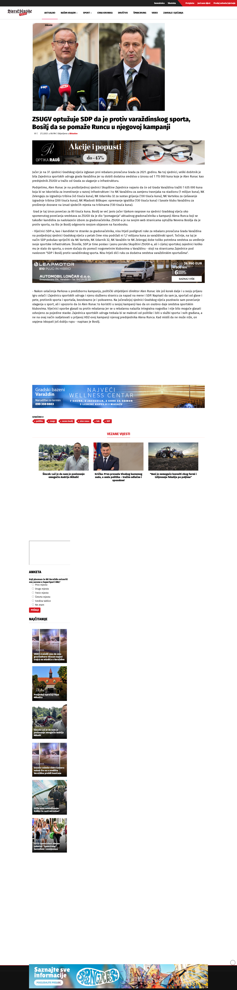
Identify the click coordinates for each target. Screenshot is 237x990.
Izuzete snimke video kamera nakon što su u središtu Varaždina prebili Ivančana (49, 771)
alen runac (84, 421)
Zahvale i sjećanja (173, 12)
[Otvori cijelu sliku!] (98, 66)
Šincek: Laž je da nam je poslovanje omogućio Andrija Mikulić (64, 475)
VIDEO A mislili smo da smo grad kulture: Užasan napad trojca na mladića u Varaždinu (49, 657)
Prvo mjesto (41, 584)
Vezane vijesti (118, 434)
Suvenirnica (159, 3)
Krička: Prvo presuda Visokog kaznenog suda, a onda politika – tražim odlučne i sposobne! (118, 477)
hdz (98, 421)
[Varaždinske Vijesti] (20, 12)
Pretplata (190, 3)
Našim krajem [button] (68, 12)
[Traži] (196, 12)
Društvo (123, 12)
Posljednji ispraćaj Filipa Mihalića (46, 696)
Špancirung (139, 12)
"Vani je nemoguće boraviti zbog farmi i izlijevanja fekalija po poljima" (173, 475)
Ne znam (39, 604)
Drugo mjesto (42, 589)
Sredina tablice (43, 601)
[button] (34, 462)
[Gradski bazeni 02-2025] (118, 396)
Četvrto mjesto (42, 597)
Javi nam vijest (204, 3)
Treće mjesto (42, 593)
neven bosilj (67, 421)
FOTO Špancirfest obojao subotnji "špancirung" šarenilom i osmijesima (47, 846)
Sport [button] (86, 12)
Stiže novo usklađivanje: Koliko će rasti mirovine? (46, 810)
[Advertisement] (118, 515)
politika (39, 421)
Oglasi (48, 25)
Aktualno (49, 12)
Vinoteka (172, 3)
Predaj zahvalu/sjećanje (224, 3)
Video (155, 12)
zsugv (52, 421)
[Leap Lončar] (118, 271)
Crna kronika (105, 12)
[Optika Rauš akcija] (118, 152)
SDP (108, 421)
